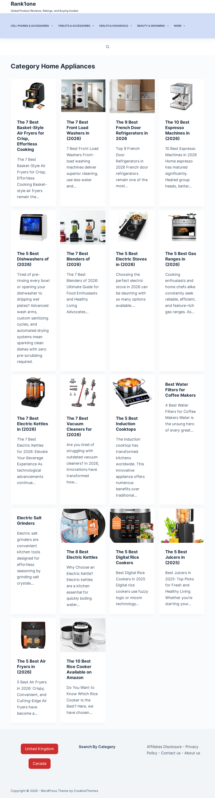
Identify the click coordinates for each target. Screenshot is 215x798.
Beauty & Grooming (151, 25)
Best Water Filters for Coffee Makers (180, 390)
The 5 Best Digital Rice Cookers (127, 557)
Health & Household (113, 25)
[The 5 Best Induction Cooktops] (132, 392)
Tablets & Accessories (74, 25)
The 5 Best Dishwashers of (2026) (33, 259)
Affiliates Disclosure (164, 746)
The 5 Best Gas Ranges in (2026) (180, 259)
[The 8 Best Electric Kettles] (82, 526)
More (177, 25)
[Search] (107, 46)
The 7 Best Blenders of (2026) (78, 259)
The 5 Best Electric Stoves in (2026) (131, 259)
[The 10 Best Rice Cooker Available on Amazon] (82, 635)
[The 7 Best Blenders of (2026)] (82, 228)
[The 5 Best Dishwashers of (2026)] (33, 228)
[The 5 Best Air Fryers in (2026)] (33, 635)
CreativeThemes (86, 791)
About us (192, 753)
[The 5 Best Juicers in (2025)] (181, 526)
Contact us (171, 753)
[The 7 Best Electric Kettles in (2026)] (33, 392)
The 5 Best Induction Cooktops (127, 424)
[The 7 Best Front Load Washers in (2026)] (82, 96)
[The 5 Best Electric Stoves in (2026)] (132, 228)
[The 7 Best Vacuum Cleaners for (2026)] (82, 392)
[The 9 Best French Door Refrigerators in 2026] (132, 96)
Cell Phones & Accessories (30, 25)
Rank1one (23, 4)
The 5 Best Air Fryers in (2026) (31, 667)
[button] (39, 749)
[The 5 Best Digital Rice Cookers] (132, 526)
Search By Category (97, 746)
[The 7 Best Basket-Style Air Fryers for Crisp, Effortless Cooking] (33, 96)
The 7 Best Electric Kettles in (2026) (32, 424)
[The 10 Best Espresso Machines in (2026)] (181, 96)
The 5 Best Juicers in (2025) (176, 557)
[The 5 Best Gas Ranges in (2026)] (181, 228)
